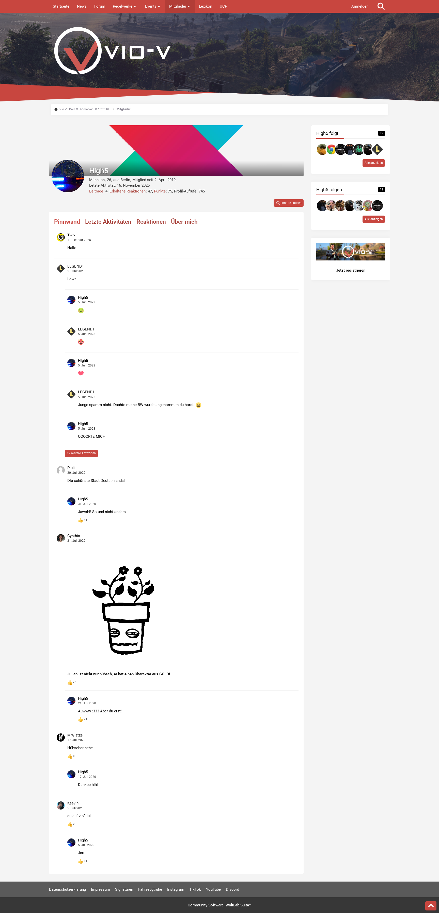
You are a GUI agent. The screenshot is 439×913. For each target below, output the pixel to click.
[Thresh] (359, 149)
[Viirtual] (350, 149)
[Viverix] (341, 206)
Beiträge (96, 191)
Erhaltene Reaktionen (127, 191)
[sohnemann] (368, 206)
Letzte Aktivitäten (108, 221)
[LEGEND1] (377, 149)
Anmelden (359, 6)
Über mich (184, 221)
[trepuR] (322, 149)
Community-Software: (219, 905)
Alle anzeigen (374, 163)
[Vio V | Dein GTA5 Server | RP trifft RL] (219, 51)
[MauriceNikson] (331, 149)
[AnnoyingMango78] (331, 206)
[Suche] (381, 6)
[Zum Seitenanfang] (430, 905)
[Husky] (359, 206)
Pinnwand (67, 221)
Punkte (160, 191)
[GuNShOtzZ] (341, 149)
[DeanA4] (368, 149)
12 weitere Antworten (81, 453)
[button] (289, 203)
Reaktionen (151, 221)
